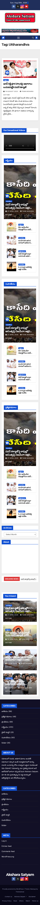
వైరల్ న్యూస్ (6, 732)
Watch (27, 901)
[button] (33, 38)
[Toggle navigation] (18, 37)
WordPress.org (8, 857)
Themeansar (20, 892)
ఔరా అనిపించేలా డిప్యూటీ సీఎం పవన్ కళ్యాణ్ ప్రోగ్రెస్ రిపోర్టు (24, 229)
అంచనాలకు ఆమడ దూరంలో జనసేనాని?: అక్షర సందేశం (25, 243)
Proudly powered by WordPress (13, 889)
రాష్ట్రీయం (6, 80)
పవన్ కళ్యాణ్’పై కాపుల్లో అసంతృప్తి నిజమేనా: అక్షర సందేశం (17, 208)
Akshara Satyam (20, 25)
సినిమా (4, 743)
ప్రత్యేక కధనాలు (22, 251)
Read (15, 901)
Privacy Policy (6, 901)
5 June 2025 (12, 663)
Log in (4, 841)
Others (21, 901)
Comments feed (8, 851)
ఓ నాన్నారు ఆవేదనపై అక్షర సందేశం (25, 268)
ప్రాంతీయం (5, 722)
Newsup (33, 889)
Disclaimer (32, 896)
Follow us (35, 901)
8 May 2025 (12, 688)
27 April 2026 (13, 211)
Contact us (8, 896)
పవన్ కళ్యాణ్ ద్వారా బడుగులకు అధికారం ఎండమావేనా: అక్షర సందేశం (24, 257)
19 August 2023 (11, 91)
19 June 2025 (12, 639)
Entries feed (6, 846)
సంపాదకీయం (9, 201)
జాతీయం (5, 711)
